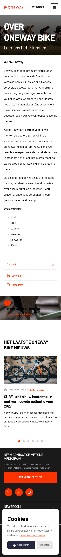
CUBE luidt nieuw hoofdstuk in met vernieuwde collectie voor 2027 (28, 401)
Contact (11, 264)
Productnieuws (35, 390)
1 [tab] (19, 441)
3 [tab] (28, 441)
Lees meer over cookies (32, 535)
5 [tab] (37, 441)
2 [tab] (24, 441)
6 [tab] (42, 441)
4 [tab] (33, 441)
